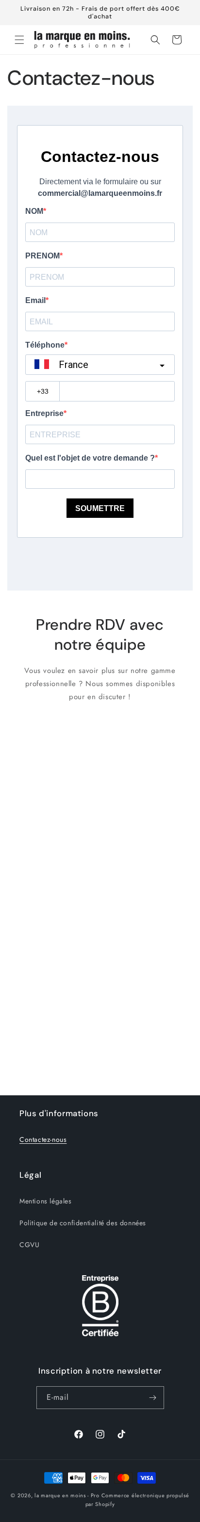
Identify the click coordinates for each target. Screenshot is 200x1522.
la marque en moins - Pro (67, 1495)
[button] (19, 39)
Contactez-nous (43, 1139)
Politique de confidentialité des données (82, 1223)
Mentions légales (45, 1201)
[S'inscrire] (153, 1397)
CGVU (29, 1245)
